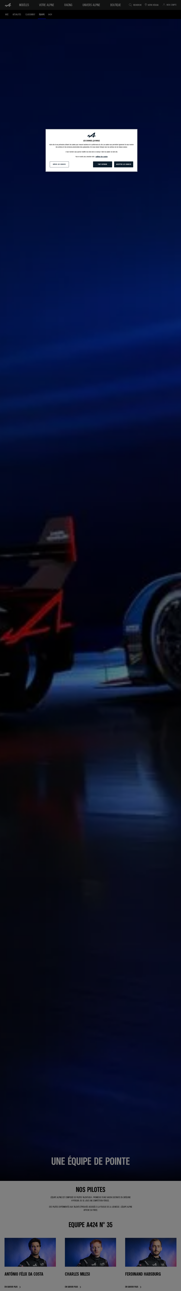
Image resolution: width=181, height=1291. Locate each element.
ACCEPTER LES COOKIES (123, 164)
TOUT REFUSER (102, 164)
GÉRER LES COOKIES (59, 164)
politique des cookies (102, 157)
